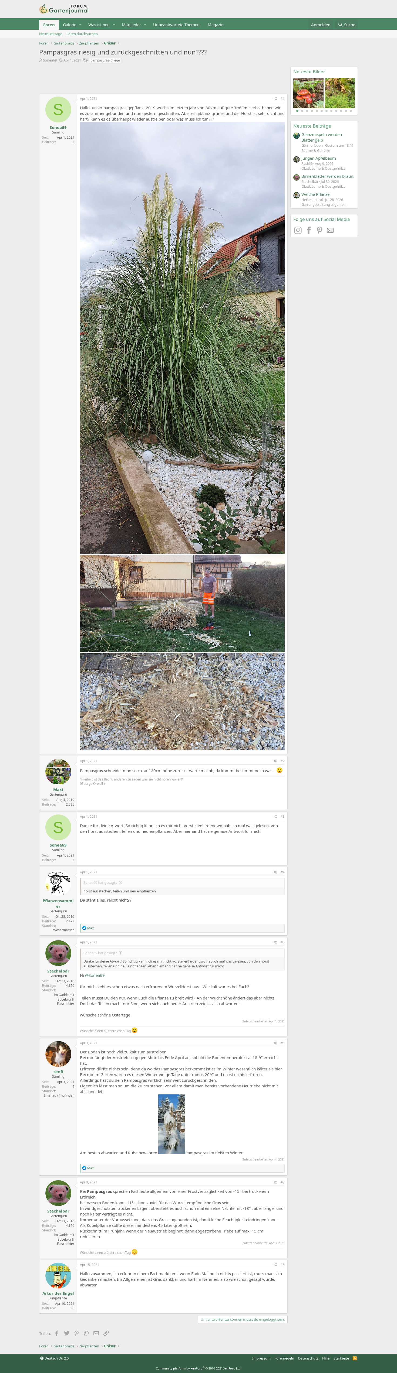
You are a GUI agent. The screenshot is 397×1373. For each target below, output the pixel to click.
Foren (49, 24)
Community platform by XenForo (198, 1368)
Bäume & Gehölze (315, 150)
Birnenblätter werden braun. (327, 176)
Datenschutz (308, 1358)
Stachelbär (58, 971)
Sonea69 (50, 60)
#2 (283, 761)
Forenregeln (284, 1358)
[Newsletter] (330, 232)
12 (351, 111)
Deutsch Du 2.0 (56, 1358)
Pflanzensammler (58, 903)
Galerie (69, 24)
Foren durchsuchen (82, 33)
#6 (283, 1043)
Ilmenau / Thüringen (59, 1095)
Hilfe (325, 1358)
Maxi (58, 789)
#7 (283, 1182)
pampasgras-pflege (105, 60)
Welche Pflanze (315, 194)
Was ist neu (99, 24)
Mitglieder (131, 24)
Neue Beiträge (50, 33)
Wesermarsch (63, 930)
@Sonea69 (95, 975)
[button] (80, 25)
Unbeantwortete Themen (176, 24)
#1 (283, 98)
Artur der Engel (58, 1293)
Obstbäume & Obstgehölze (323, 168)
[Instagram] (298, 232)
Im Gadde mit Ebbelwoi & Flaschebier (64, 999)
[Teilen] (275, 99)
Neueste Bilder (309, 72)
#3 (283, 816)
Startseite (341, 1358)
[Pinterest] (320, 232)
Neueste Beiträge (312, 126)
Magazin (216, 24)
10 (341, 111)
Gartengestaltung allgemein (323, 204)
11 (346, 111)
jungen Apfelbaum (318, 158)
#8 (283, 1264)
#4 (283, 872)
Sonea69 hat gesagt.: (100, 882)
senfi (58, 1071)
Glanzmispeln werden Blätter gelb (321, 137)
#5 (283, 942)
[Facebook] (309, 232)
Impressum (261, 1358)
